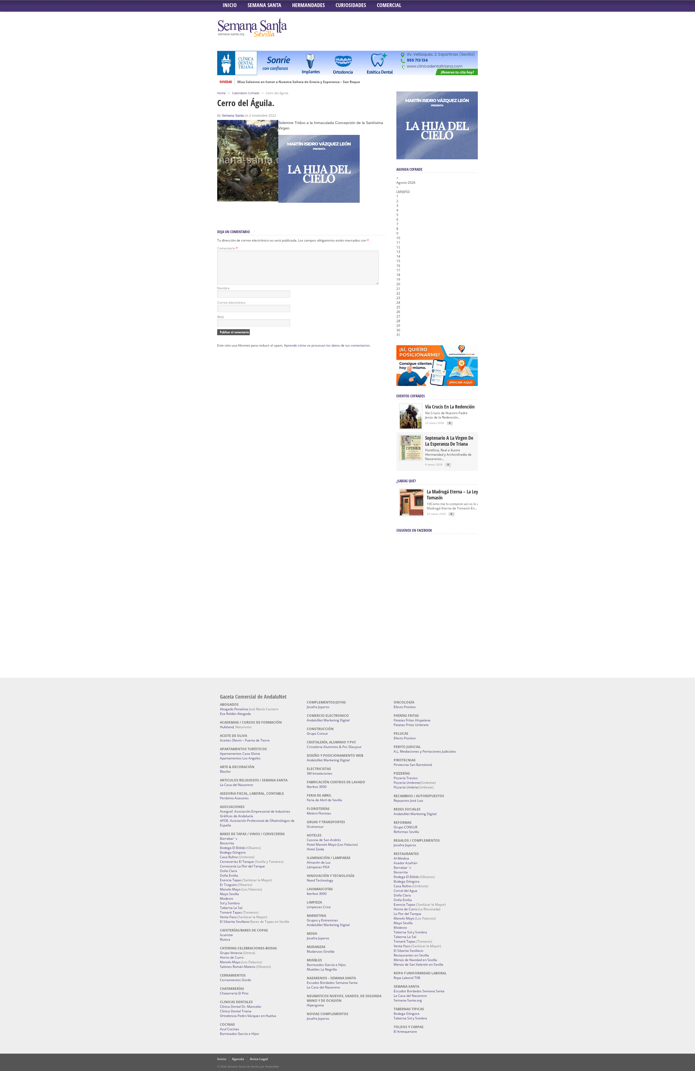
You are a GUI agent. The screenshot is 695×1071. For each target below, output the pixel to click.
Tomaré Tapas (231, 912)
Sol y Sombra (230, 903)
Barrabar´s (228, 838)
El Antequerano (405, 1031)
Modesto (226, 898)
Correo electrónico (231, 302)
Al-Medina (401, 858)
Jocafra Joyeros (318, 707)
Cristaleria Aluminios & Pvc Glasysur (334, 746)
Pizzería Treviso (406, 778)
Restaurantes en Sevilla (411, 955)
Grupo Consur (317, 733)
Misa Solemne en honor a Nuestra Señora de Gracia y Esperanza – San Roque (298, 82)
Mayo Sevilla (229, 894)
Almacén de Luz (319, 862)
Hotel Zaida (315, 849)
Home (221, 93)
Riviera (225, 939)
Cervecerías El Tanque (237, 861)
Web (220, 317)
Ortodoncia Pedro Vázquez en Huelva (248, 1015)
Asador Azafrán (405, 863)
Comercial (389, 5)
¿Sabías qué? (406, 480)
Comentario (227, 248)
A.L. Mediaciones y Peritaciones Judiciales (425, 751)
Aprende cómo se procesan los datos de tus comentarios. (327, 345)
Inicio (230, 5)
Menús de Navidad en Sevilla (415, 960)
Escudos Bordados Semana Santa (332, 982)
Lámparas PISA (318, 867)
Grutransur (315, 826)
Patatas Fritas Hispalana (412, 720)
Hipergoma (315, 1005)
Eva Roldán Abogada (235, 713)
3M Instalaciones (319, 773)
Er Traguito (228, 884)
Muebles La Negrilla (322, 969)
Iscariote (226, 935)
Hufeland (227, 727)
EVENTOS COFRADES (410, 395)
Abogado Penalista (234, 709)
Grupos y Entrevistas (322, 920)
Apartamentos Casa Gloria (240, 753)
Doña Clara (228, 871)
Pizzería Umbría (406, 787)
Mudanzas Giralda (320, 951)
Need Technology (320, 880)
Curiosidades (351, 5)
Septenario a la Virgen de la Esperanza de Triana (449, 441)
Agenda (238, 1059)
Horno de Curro (232, 957)
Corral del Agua (405, 890)
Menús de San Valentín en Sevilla (418, 964)
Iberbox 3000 (317, 786)
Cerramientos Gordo (235, 980)
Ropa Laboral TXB (407, 977)
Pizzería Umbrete (407, 782)
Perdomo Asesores (234, 798)
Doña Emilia (229, 875)
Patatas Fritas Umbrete (411, 725)
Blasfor (225, 771)
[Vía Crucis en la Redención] (411, 427)
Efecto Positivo (405, 707)
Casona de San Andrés (324, 840)
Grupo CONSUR (405, 827)
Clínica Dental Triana (235, 1011)
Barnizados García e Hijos (239, 1033)
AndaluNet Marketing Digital (328, 720)
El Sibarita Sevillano (234, 921)
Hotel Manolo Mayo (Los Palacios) (332, 844)
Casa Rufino (229, 857)
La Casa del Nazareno (236, 784)
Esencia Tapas (231, 880)
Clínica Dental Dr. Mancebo (240, 1006)
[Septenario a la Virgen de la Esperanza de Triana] (411, 458)
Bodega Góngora (233, 852)
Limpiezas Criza (319, 907)
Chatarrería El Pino (234, 993)
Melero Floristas (319, 813)
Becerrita (227, 843)
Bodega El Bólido (232, 847)
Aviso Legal (259, 1059)
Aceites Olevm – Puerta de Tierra (245, 740)
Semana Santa (264, 5)
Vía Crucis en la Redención (450, 407)
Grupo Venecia (231, 952)
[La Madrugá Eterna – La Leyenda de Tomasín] (411, 515)
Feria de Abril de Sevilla (324, 800)
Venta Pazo (228, 917)
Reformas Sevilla (406, 831)
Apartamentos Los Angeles (240, 758)
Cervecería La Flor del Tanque (242, 866)
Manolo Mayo (230, 889)
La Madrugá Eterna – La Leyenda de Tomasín (460, 494)
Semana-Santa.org (408, 1000)
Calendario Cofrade (245, 93)
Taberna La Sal (231, 907)
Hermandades (308, 5)
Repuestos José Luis (408, 800)
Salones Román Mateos (237, 966)
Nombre (223, 288)
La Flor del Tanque (407, 913)
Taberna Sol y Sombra (410, 932)
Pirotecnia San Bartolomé (413, 764)
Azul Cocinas (229, 1029)
